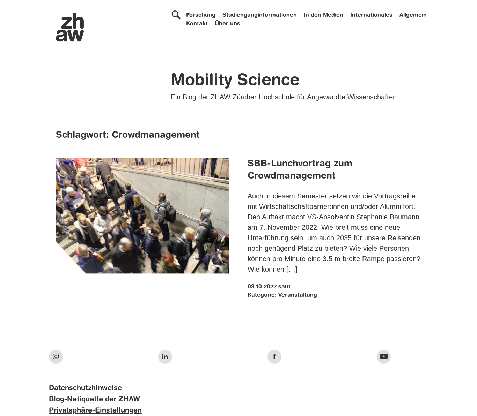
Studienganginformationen (259, 15)
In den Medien (323, 15)
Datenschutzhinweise (85, 388)
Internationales (371, 15)
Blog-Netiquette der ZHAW (94, 399)
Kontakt (197, 24)
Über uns (227, 24)
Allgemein (413, 15)
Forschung (200, 15)
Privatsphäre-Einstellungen (95, 410)
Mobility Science (235, 81)
